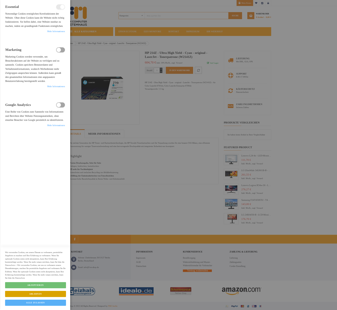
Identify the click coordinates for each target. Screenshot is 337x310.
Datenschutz (10, 265)
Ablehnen (35, 294)
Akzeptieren (35, 285)
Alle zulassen (35, 303)
